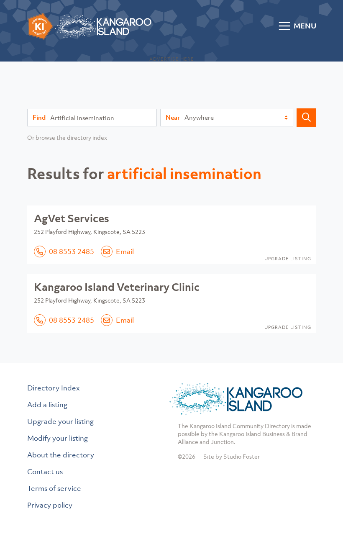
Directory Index (53, 388)
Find (39, 117)
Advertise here (171, 59)
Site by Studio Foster (231, 456)
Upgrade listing (287, 259)
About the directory (60, 454)
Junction (222, 442)
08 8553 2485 (71, 251)
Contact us (45, 471)
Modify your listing (57, 438)
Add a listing (47, 404)
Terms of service (54, 488)
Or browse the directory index (67, 137)
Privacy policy (49, 505)
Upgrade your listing (60, 421)
